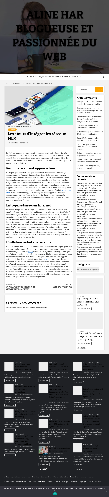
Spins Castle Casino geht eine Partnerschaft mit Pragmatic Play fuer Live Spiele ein (89, 110)
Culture (55, 477)
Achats (6, 477)
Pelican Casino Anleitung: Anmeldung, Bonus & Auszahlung (25, 389)
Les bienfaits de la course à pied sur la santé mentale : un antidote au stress (89, 242)
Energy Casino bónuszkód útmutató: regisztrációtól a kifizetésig (25, 414)
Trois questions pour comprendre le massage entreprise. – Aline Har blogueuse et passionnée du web (89, 235)
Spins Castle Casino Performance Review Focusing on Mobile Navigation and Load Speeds (89, 119)
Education (74, 477)
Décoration (64, 477)
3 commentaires (59, 453)
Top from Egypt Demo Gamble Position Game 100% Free (88, 301)
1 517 (45, 469)
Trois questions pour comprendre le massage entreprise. (86, 195)
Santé (48, 77)
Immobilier (32, 482)
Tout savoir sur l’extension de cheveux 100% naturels (21, 287)
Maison (30, 77)
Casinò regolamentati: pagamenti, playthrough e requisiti (90, 154)
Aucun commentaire (26, 372)
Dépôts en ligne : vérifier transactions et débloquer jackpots (87, 146)
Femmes (52, 446)
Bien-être (76, 77)
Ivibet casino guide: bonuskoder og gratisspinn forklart (23, 366)
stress (45, 259)
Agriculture (15, 477)
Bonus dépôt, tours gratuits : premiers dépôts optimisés (88, 139)
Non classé (81, 296)
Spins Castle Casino (91, 362)
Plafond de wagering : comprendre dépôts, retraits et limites (90, 133)
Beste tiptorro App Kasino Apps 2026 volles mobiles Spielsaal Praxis (59, 424)
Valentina (15, 143)
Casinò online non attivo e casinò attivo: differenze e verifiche (89, 160)
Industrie (41, 482)
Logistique (83, 482)
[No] (106, 491)
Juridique (65, 482)
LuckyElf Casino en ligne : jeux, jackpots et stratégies (88, 167)
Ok (55, 494)
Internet (66, 77)
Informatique (21, 482)
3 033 (83, 348)
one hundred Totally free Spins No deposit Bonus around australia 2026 (59, 366)
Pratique (39, 77)
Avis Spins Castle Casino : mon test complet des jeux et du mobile (90, 103)
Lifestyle (73, 482)
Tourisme (56, 77)
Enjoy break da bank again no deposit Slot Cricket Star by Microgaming (90, 336)
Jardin (57, 482)
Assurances (26, 477)
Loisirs (91, 482)
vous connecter (19, 308)
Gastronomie (9, 482)
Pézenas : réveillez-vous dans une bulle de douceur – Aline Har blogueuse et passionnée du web (89, 221)
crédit (30, 251)
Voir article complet (84, 309)
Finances (91, 477)
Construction (46, 477)
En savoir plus (10, 380)
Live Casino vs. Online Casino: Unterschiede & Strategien (87, 126)
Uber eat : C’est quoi (62, 286)
